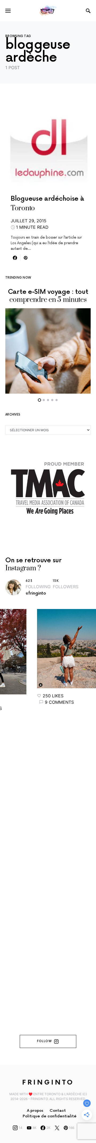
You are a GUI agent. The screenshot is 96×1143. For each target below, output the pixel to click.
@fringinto (36, 593)
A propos (35, 1110)
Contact (58, 1110)
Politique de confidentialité (50, 1116)
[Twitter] (57, 1127)
